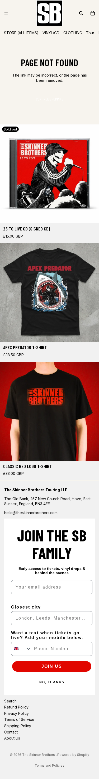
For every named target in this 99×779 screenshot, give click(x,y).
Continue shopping (49, 99)
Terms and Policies (49, 765)
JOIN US (51, 666)
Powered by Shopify (73, 755)
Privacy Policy (16, 713)
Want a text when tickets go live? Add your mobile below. (47, 635)
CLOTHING (72, 33)
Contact (11, 732)
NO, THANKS (51, 682)
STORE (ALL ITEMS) (21, 33)
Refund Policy (16, 707)
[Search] (81, 13)
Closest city (26, 607)
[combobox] (21, 649)
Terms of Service (19, 719)
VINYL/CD (51, 33)
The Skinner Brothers (39, 755)
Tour (90, 33)
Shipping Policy (17, 725)
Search (10, 701)
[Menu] (6, 13)
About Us (12, 738)
